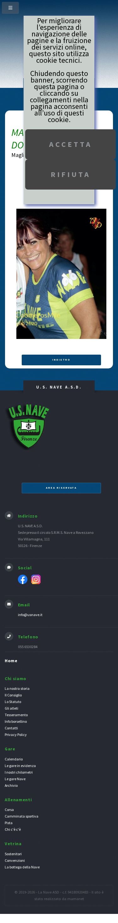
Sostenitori (13, 853)
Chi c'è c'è (13, 829)
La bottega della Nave (22, 867)
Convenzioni (15, 860)
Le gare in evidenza (20, 765)
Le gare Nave (15, 778)
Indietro (61, 359)
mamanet (75, 898)
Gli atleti (11, 708)
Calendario (14, 759)
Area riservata (61, 487)
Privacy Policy (16, 734)
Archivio (11, 785)
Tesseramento (16, 714)
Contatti (11, 728)
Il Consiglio (13, 695)
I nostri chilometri (19, 772)
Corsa (9, 809)
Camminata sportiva (21, 816)
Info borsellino (16, 721)
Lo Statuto (13, 701)
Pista (9, 822)
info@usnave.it (30, 614)
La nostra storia (17, 688)
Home (11, 660)
